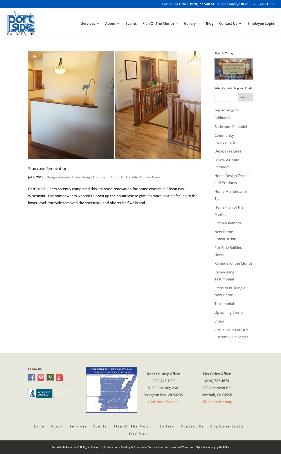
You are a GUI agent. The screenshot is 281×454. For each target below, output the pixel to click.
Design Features (58, 177)
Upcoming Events (228, 312)
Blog (209, 24)
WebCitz (224, 447)
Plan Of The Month (133, 426)
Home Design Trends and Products (98, 177)
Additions (222, 117)
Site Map (138, 433)
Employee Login (260, 24)
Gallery (167, 426)
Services (78, 426)
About (57, 426)
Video (219, 321)
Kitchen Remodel (228, 223)
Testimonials (225, 303)
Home (38, 426)
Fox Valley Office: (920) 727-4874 (188, 4)
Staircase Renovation (47, 168)
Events (131, 24)
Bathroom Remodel (230, 126)
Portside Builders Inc (64, 447)
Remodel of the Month (233, 263)
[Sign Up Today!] (233, 69)
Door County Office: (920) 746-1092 (246, 4)
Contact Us (192, 426)
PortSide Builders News (142, 177)
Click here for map (163, 401)
